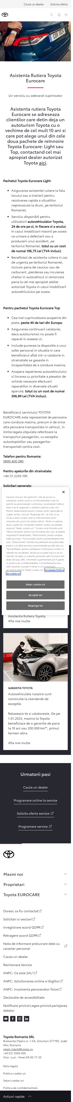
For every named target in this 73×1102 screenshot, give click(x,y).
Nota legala (10, 1066)
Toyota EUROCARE (21, 894)
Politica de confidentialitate (20, 1088)
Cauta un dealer (34, 4)
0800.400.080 (13, 461)
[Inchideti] (63, 491)
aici (42, 162)
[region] (35, 551)
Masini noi (13, 874)
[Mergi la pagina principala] (5, 14)
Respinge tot (35, 605)
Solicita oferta (59, 4)
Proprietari (13, 884)
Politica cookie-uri (14, 1073)
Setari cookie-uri (13, 1080)
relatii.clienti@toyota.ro (18, 1049)
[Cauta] (51, 14)
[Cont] (59, 14)
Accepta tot (35, 595)
